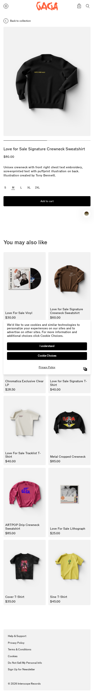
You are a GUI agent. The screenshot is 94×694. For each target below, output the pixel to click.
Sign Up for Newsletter (21, 669)
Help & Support (17, 636)
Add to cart (47, 201)
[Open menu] (5, 6)
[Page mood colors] (87, 214)
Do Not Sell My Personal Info (25, 662)
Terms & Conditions (19, 649)
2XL (37, 187)
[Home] (47, 6)
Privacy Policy (16, 642)
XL (29, 187)
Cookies (12, 656)
